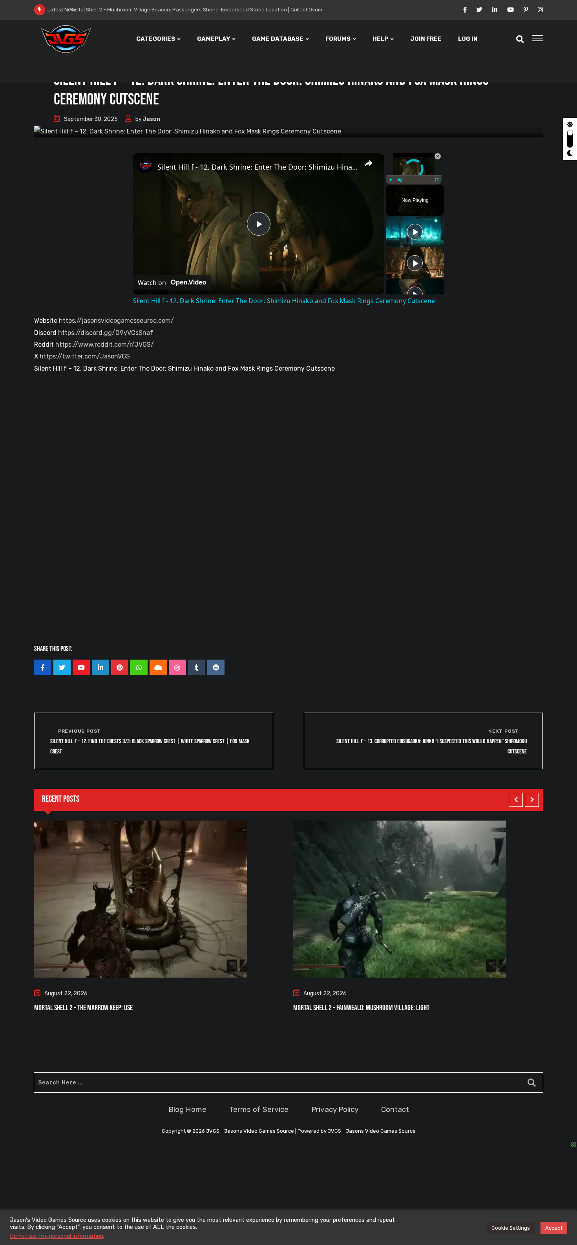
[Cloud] (158, 667)
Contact (395, 1109)
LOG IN (468, 38)
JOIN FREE (426, 38)
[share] (369, 163)
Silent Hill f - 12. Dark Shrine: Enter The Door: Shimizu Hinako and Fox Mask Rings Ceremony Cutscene (257, 167)
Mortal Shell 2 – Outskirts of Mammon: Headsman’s (359, 1008)
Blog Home (187, 1109)
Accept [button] (553, 1228)
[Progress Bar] (414, 175)
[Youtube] (81, 667)
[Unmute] (400, 180)
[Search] (520, 39)
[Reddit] (216, 667)
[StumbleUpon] (177, 667)
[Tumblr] (196, 667)
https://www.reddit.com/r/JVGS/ (104, 344)
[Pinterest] (119, 667)
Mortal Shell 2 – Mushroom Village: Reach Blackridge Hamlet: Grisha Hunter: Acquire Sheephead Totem (216, 10)
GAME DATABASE (277, 38)
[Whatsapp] (139, 667)
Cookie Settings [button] (510, 1228)
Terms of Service (258, 1109)
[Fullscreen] (437, 180)
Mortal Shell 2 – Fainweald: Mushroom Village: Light (102, 1008)
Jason (151, 119)
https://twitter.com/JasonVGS (85, 356)
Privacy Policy (334, 1109)
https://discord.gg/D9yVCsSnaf (105, 332)
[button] (516, 800)
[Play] (390, 180)
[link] (145, 166)
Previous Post (79, 731)
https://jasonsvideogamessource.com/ (116, 320)
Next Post (503, 731)
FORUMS (338, 38)
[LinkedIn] (100, 667)
